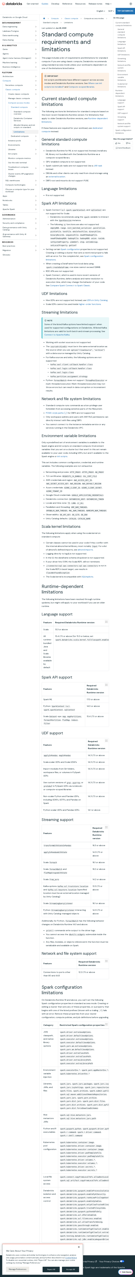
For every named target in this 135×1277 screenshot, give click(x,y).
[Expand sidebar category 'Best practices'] (35, 246)
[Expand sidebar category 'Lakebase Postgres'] (35, 31)
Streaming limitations (122, 59)
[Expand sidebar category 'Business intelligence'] (35, 67)
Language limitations (122, 42)
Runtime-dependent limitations (120, 93)
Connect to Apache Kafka (56, 334)
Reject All (51, 1269)
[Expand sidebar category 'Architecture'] (35, 76)
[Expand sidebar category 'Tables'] (35, 205)
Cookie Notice (71, 1258)
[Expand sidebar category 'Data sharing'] (35, 40)
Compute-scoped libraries (81, 86)
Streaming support (122, 118)
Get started (32, 3)
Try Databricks (125, 11)
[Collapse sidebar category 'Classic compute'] (35, 90)
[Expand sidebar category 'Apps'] (35, 196)
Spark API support (121, 107)
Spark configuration (70, 249)
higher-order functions (90, 304)
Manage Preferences (17, 1269)
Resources (80, 3)
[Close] (79, 1247)
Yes (119, 143)
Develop (55, 3)
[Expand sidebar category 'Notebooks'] (35, 200)
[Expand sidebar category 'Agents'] (35, 54)
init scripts (62, 456)
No (129, 143)
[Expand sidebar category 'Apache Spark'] (35, 209)
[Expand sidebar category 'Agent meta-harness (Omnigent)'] (35, 58)
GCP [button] (110, 11)
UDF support (123, 113)
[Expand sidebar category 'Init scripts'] (35, 154)
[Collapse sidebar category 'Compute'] (35, 81)
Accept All (70, 1269)
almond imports (85, 549)
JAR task (98, 165)
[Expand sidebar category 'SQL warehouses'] (35, 181)
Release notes (95, 3)
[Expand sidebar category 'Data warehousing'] (35, 36)
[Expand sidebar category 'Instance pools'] (35, 141)
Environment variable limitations (123, 77)
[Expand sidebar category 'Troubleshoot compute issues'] (35, 168)
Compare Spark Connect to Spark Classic (70, 285)
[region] (42, 1259)
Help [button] (107, 3)
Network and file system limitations (124, 68)
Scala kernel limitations (122, 85)
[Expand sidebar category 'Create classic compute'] (35, 94)
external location (57, 176)
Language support (122, 101)
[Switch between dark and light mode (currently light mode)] (131, 4)
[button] (22, 103)
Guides (45, 3)
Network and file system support (124, 124)
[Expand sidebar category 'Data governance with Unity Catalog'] (35, 229)
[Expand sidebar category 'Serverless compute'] (35, 85)
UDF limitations (124, 55)
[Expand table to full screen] (106, 622)
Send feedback (124, 148)
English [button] (100, 11)
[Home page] (44, 18)
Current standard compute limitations (123, 24)
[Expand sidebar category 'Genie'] (35, 49)
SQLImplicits (87, 576)
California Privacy (86, 1261)
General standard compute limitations (122, 33)
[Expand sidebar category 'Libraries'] (35, 150)
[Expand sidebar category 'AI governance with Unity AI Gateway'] (35, 235)
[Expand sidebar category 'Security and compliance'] (35, 223)
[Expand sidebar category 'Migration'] (35, 250)
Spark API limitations (122, 49)
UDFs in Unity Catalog (97, 300)
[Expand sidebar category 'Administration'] (35, 219)
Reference (67, 3)
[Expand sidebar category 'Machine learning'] (35, 63)
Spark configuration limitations (123, 131)
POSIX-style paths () (56, 413)
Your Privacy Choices (109, 1261)
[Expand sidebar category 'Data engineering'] (35, 27)
